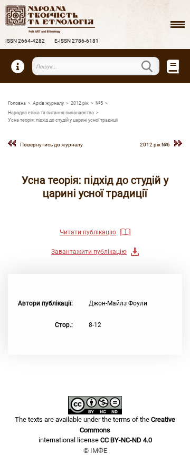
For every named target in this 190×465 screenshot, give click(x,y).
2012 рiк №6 (155, 144)
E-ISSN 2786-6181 (76, 41)
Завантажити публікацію (89, 251)
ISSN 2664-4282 (25, 41)
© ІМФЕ (95, 450)
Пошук (153, 66)
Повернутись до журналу (51, 144)
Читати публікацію (88, 232)
